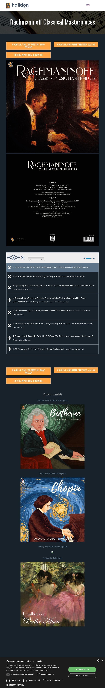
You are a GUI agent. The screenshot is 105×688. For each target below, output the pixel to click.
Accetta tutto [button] (82, 669)
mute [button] (84, 258)
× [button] (102, 660)
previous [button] (9, 257)
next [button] (18, 257)
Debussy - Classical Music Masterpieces (52, 546)
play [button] (13, 257)
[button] (36, 685)
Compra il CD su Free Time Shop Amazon (76, 44)
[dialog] (52, 672)
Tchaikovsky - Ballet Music (52, 558)
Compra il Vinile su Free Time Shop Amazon (28, 45)
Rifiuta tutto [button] (82, 676)
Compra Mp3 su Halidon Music (28, 55)
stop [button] (22, 257)
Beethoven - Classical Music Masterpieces (52, 400)
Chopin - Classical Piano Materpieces (52, 473)
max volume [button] (94, 258)
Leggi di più (43, 670)
